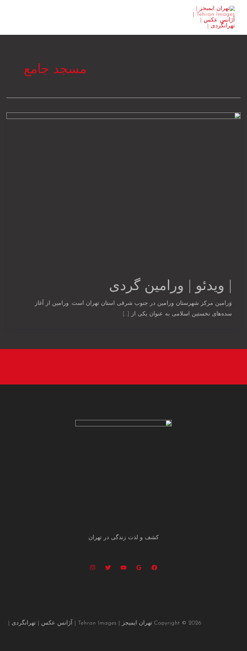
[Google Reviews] (139, 567)
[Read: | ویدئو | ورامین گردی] (123, 190)
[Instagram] (93, 567)
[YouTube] (123, 567)
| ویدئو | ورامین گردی (170, 287)
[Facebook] (154, 567)
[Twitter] (108, 567)
